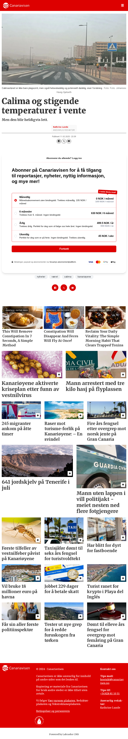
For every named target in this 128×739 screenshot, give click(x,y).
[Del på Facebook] (59, 141)
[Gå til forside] (16, 5)
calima (67, 276)
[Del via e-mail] (68, 141)
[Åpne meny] (122, 5)
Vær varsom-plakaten (61, 700)
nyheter (41, 276)
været (55, 276)
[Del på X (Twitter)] (64, 141)
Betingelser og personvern (53, 711)
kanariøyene (84, 276)
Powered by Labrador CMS (64, 734)
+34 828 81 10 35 (110, 693)
